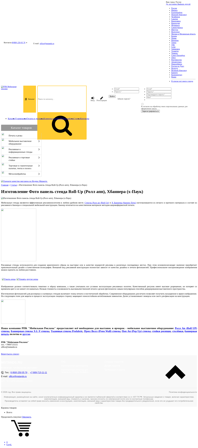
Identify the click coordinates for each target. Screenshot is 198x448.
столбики (177, 331)
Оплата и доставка (35, 118)
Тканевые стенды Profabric (67, 331)
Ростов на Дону (177, 66)
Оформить (26, 417)
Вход (93, 100)
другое (26, 334)
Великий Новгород (179, 71)
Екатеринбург (177, 13)
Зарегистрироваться (150, 111)
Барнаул (174, 73)
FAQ (63, 362)
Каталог (31, 99)
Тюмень (174, 53)
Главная (4, 185)
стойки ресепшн (161, 331)
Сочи (173, 47)
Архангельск (176, 62)
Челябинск (175, 17)
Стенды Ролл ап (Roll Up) (97, 203)
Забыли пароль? (123, 99)
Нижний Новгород (179, 15)
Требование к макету (114, 370)
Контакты (84, 118)
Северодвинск (177, 28)
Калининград (176, 75)
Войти (112, 96)
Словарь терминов (113, 362)
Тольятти (175, 51)
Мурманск (175, 25)
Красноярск (176, 21)
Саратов (174, 19)
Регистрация (102, 100)
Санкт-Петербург (178, 55)
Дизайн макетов (112, 366)
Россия (174, 8)
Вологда (174, 68)
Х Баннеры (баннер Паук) (124, 203)
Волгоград (175, 32)
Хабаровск (175, 49)
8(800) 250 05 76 (18, 43)
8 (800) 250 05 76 (19, 372)
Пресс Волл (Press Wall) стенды (102, 331)
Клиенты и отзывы (52, 118)
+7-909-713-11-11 (38, 372)
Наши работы (67, 118)
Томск (173, 43)
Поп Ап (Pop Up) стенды (136, 331)
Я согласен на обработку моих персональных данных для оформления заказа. (164, 107)
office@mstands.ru (47, 44)
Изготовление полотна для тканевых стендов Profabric (74, 371)
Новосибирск (176, 64)
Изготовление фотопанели (74, 366)
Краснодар (175, 23)
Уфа (173, 45)
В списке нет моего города (182, 81)
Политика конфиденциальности (183, 392)
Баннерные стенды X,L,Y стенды (30, 331)
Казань (174, 36)
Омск (173, 58)
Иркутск (174, 30)
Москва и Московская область (183, 34)
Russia (173, 77)
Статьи (77, 118)
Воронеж (175, 40)
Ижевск (174, 10)
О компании (21, 118)
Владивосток (176, 60)
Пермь (173, 38)
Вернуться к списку (10, 354)
